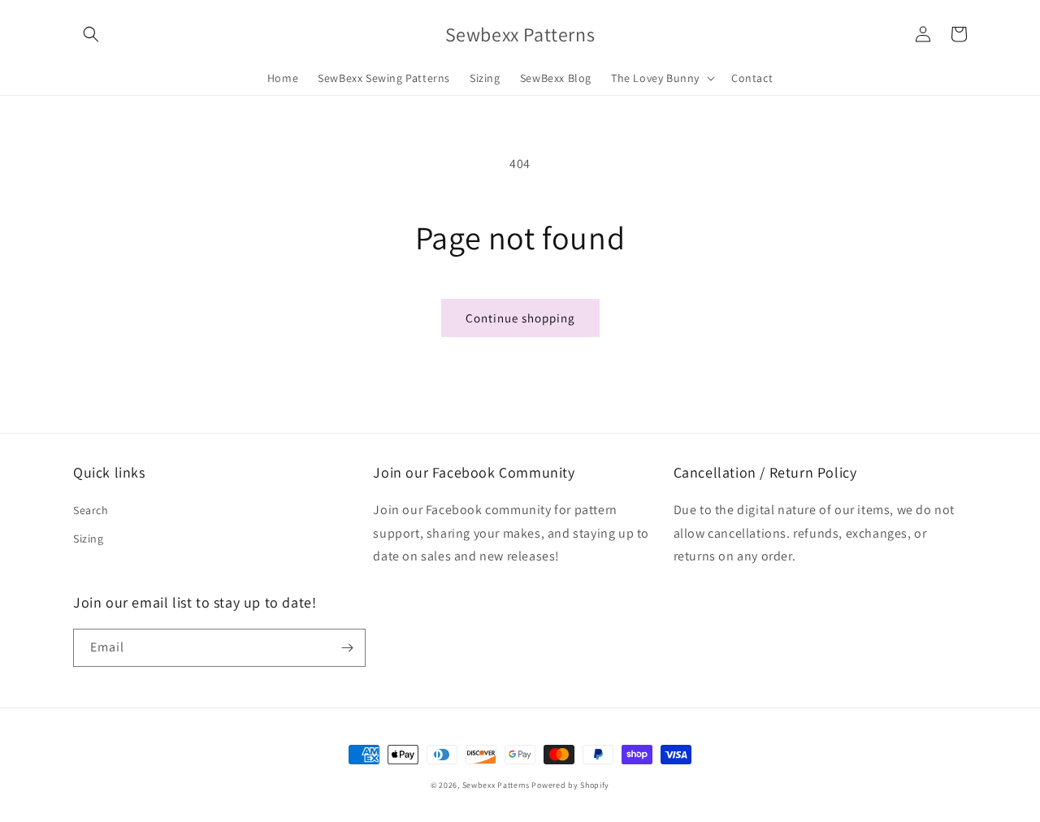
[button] (91, 34)
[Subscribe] (347, 648)
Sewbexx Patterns (497, 785)
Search (91, 510)
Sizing (88, 538)
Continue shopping (520, 318)
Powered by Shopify (570, 785)
